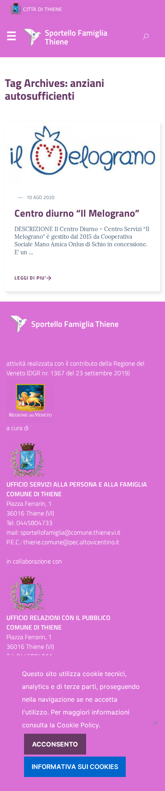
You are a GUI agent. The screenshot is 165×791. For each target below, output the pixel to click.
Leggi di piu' (30, 278)
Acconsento (55, 744)
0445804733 (34, 522)
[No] (155, 723)
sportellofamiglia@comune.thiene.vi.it (70, 532)
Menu (11, 38)
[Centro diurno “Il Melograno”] (82, 152)
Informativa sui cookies (75, 767)
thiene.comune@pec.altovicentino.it (71, 542)
